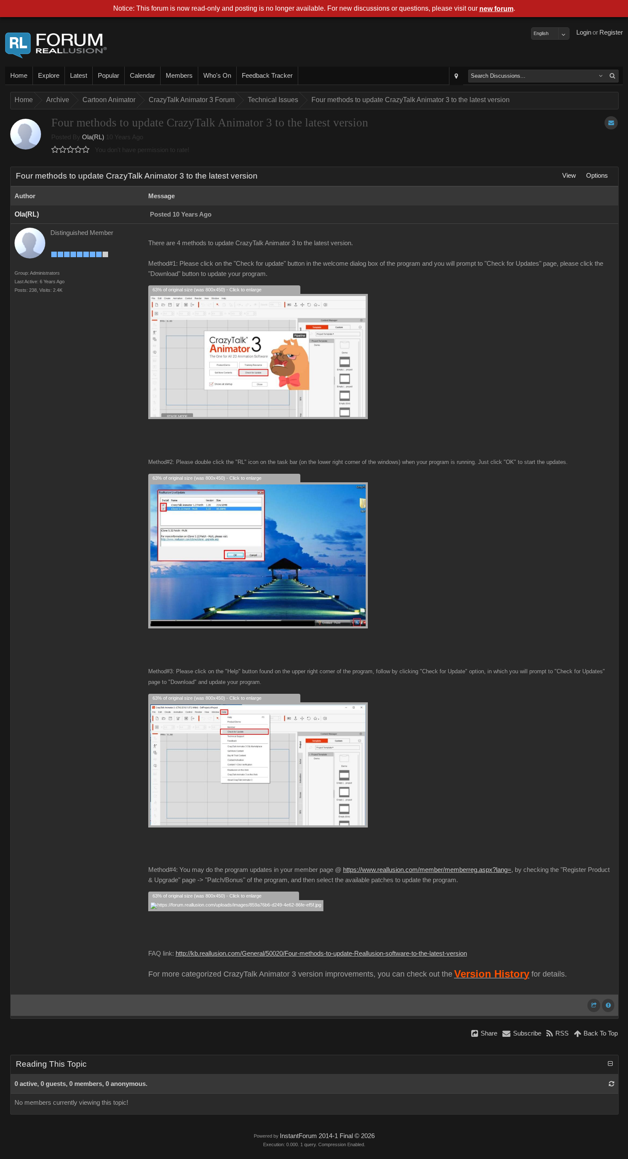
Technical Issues (273, 99)
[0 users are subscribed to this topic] (611, 122)
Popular (108, 75)
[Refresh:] (611, 1083)
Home (18, 75)
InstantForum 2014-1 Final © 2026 (327, 1136)
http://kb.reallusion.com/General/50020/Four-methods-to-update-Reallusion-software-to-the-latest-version (321, 953)
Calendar (142, 75)
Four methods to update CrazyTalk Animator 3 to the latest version (410, 99)
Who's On (217, 75)
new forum (496, 8)
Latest (78, 75)
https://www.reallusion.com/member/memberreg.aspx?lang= (427, 869)
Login (583, 32)
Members (179, 75)
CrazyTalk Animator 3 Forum (192, 99)
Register (611, 32)
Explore (48, 75)
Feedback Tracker (267, 75)
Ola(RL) (93, 137)
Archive (57, 99)
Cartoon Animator (108, 99)
